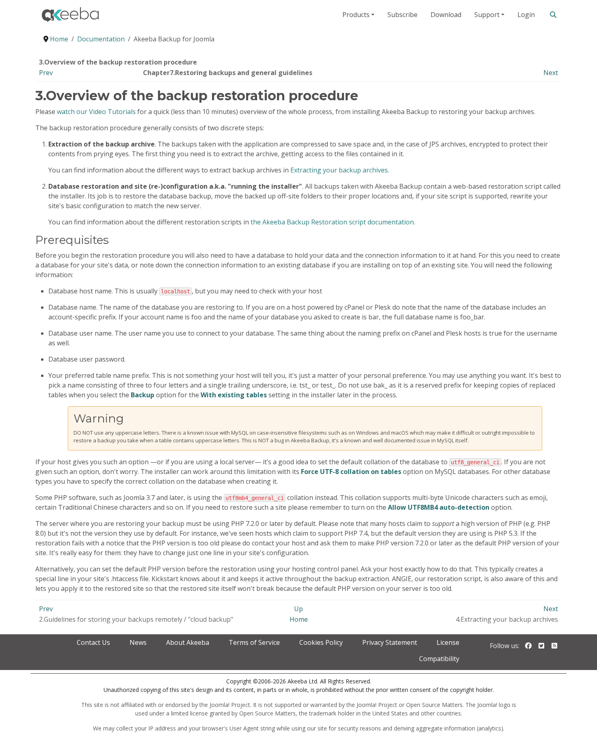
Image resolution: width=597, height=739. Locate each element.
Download (445, 14)
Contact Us (93, 642)
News (138, 642)
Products (356, 14)
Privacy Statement (389, 642)
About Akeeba (187, 642)
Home (299, 619)
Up (298, 608)
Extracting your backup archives (339, 170)
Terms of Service (254, 642)
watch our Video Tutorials (96, 111)
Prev (46, 72)
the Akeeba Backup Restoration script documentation (332, 222)
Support (487, 14)
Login (526, 14)
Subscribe (402, 14)
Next (550, 72)
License (448, 642)
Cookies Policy (321, 642)
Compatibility (439, 658)
